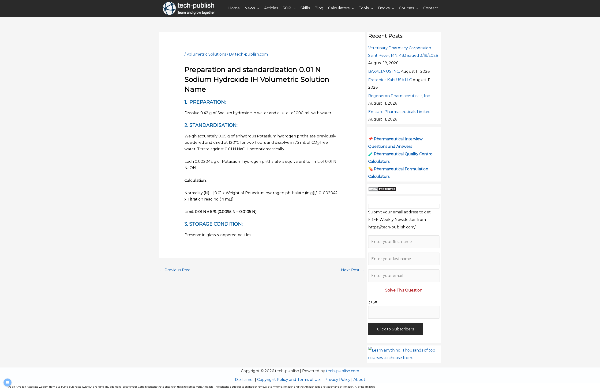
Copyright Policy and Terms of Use (289, 379)
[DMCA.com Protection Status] (382, 188)
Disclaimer (244, 379)
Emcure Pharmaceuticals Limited (399, 112)
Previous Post (175, 270)
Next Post (352, 270)
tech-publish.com (342, 371)
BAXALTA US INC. (384, 71)
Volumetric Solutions (206, 54)
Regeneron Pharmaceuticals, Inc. (399, 96)
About (359, 379)
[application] (257, 8)
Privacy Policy (337, 379)
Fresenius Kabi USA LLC (390, 80)
